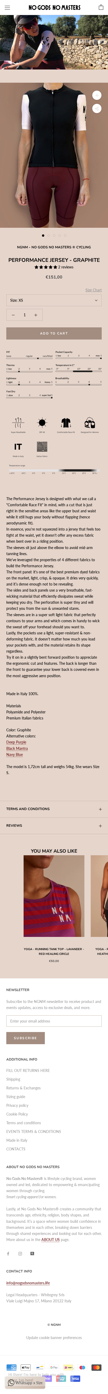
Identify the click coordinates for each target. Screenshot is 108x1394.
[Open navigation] (7, 8)
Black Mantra (17, 748)
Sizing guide (15, 1096)
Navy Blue (14, 754)
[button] (46, 267)
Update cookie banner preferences (54, 1337)
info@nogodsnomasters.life (28, 1283)
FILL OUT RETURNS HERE (28, 1070)
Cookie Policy (17, 1114)
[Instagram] (20, 1253)
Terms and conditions (28, 809)
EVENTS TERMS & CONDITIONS (33, 1131)
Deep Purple (16, 742)
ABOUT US (50, 1239)
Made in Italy (16, 1140)
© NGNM (54, 1325)
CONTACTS (15, 1149)
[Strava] (32, 1253)
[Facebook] (8, 1253)
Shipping (13, 1079)
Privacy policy (17, 1105)
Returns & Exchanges (23, 1088)
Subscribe (25, 1038)
